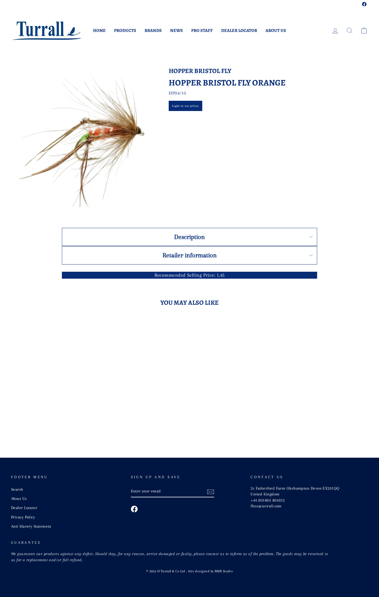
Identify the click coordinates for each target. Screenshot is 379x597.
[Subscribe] (210, 491)
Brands (153, 30)
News (176, 30)
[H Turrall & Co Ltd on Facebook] (134, 509)
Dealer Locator (239, 30)
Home (99, 30)
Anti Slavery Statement (31, 526)
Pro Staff (202, 30)
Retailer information (190, 255)
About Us (276, 30)
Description (189, 236)
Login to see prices (185, 106)
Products (125, 30)
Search (17, 489)
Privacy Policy (23, 517)
